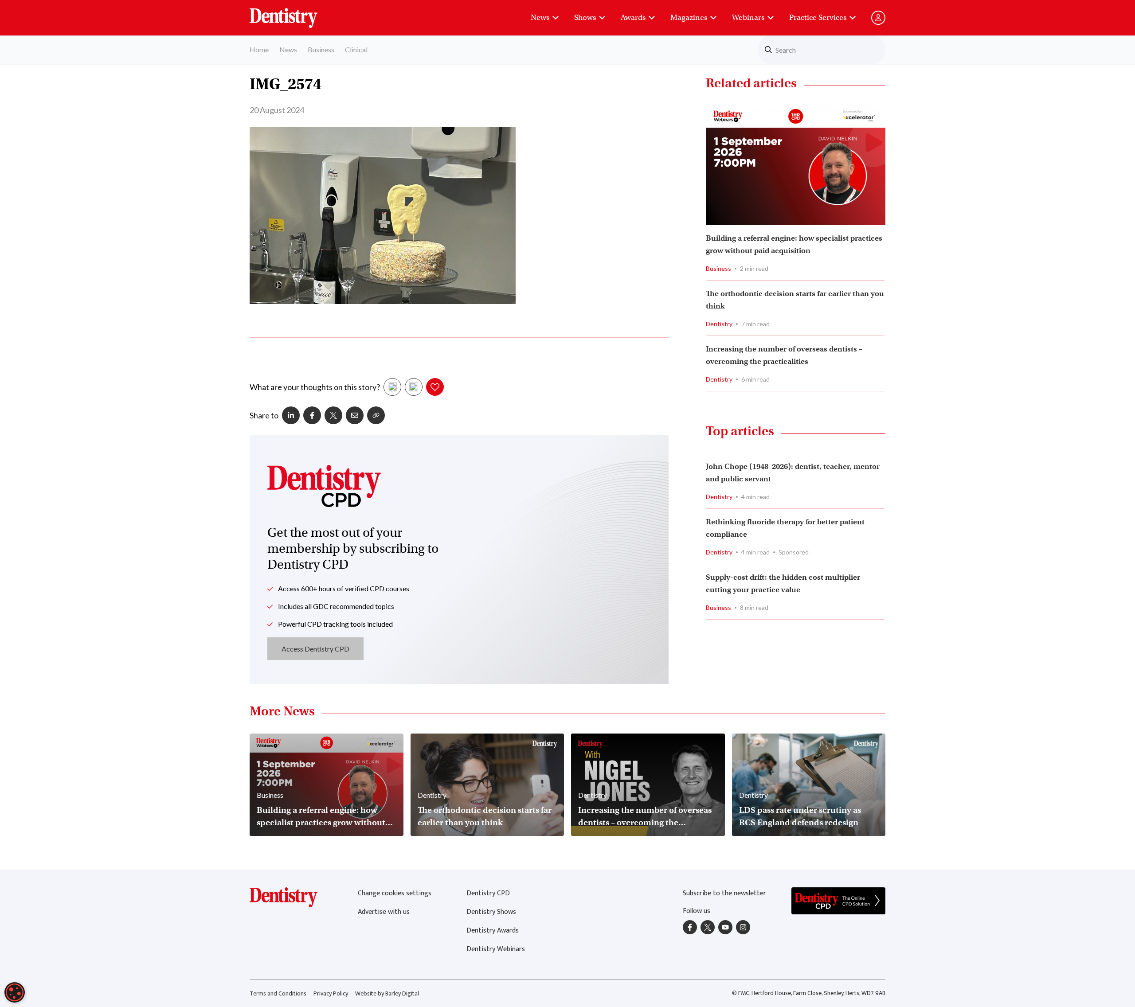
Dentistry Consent (294, 13)
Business (321, 49)
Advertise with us (384, 912)
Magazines (688, 17)
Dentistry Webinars (495, 949)
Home (259, 49)
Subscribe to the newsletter (724, 893)
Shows (585, 17)
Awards (633, 17)
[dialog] (14, 992)
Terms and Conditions (278, 993)
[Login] (878, 18)
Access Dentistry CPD (315, 648)
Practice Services (817, 17)
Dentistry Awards (492, 931)
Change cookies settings (394, 893)
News (540, 17)
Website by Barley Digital (387, 993)
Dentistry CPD (488, 893)
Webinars (748, 17)
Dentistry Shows (491, 912)
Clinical (356, 49)
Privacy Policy (330, 993)
